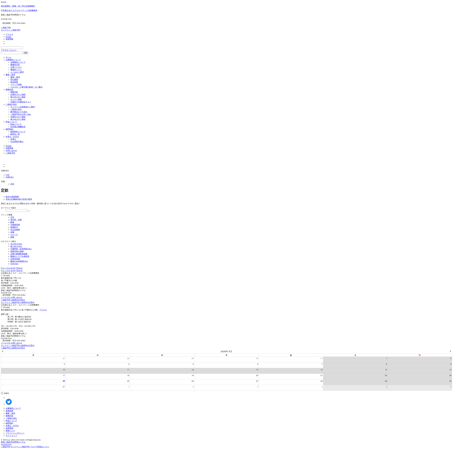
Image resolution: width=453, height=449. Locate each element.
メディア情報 (16, 85)
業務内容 (9, 90)
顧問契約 (9, 129)
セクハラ (14, 235)
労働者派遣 (15, 225)
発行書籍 (14, 80)
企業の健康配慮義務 (18, 254)
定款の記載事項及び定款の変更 (19, 199)
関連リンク (10, 431)
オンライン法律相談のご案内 (22, 107)
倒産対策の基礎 (17, 251)
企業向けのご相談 (17, 94)
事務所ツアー (16, 70)
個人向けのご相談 (17, 97)
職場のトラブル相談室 (19, 256)
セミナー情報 (16, 99)
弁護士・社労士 (12, 137)
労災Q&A (14, 264)
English (8, 37)
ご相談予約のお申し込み (20, 114)
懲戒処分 (14, 227)
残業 (12, 237)
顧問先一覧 (15, 134)
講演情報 (14, 82)
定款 (12, 184)
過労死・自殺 (16, 220)
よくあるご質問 (17, 72)
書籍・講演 (10, 75)
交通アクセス (16, 67)
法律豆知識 (15, 259)
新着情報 (9, 411)
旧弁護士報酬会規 (17, 127)
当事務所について (13, 60)
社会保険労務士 (17, 142)
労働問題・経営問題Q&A (21, 249)
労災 (12, 217)
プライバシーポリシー (15, 433)
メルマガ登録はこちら (39, 447)
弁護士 (13, 139)
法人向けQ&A (16, 244)
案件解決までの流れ (18, 112)
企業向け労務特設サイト (20, 102)
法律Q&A (10, 177)
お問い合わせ (11, 151)
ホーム (8, 57)
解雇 (12, 222)
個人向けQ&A (16, 246)
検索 (25, 53)
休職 (12, 232)
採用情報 (9, 39)
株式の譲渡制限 (12, 197)
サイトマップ (11, 436)
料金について (11, 122)
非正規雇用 (15, 230)
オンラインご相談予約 (20, 447)
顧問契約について (17, 132)
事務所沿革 (15, 65)
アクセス (9, 34)
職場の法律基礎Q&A (19, 261)
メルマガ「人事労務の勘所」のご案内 (26, 87)
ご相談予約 (10, 153)
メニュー (13, 50)
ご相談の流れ (11, 104)
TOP (7, 175)
